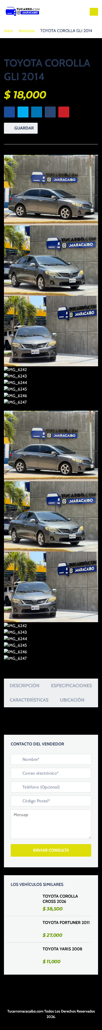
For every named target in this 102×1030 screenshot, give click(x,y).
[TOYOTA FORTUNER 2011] (24, 929)
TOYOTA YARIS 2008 (62, 948)
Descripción (24, 685)
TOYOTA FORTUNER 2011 (66, 922)
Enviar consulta (51, 850)
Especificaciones (71, 685)
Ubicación (72, 700)
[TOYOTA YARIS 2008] (24, 955)
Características (29, 700)
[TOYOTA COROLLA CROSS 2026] (24, 902)
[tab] (24, 686)
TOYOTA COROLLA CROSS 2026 (60, 899)
